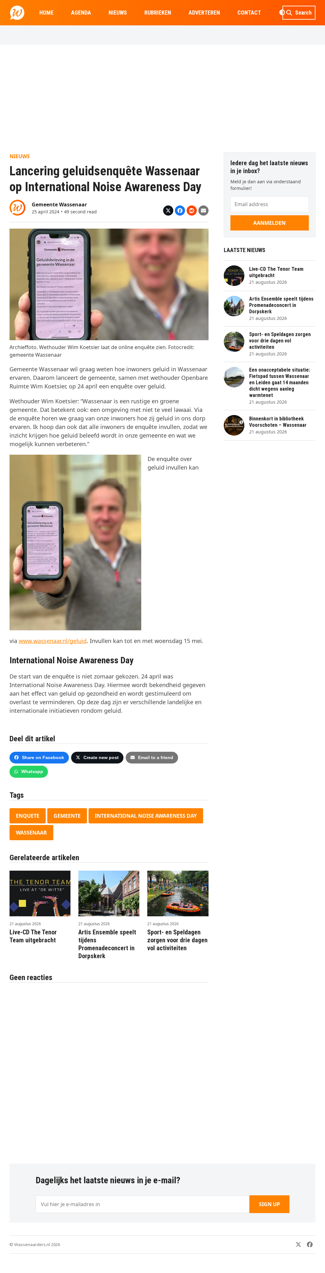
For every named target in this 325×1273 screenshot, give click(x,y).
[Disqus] (109, 1069)
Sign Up (269, 1204)
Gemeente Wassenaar (59, 204)
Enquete (27, 815)
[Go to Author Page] (17, 207)
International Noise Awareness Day (146, 815)
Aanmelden (269, 222)
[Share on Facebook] (180, 210)
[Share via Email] (203, 210)
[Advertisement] (162, 98)
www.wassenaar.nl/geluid (53, 641)
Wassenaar (31, 832)
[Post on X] (168, 210)
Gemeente (67, 815)
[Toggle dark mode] (282, 12)
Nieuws (20, 156)
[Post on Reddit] (192, 210)
